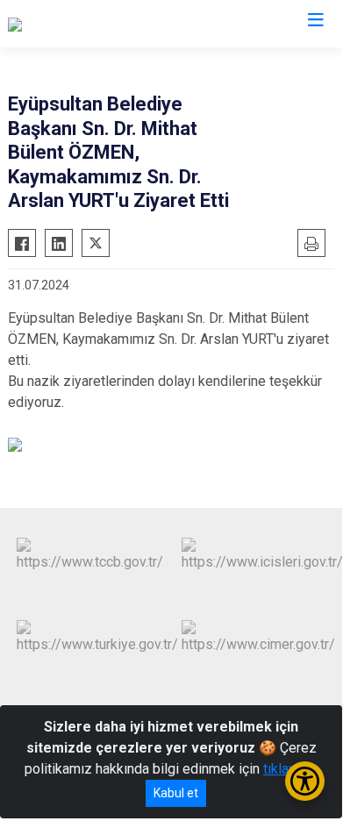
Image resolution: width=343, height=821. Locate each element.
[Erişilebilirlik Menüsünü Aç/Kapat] (305, 781)
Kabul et (176, 793)
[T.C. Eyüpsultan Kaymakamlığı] (97, 23)
